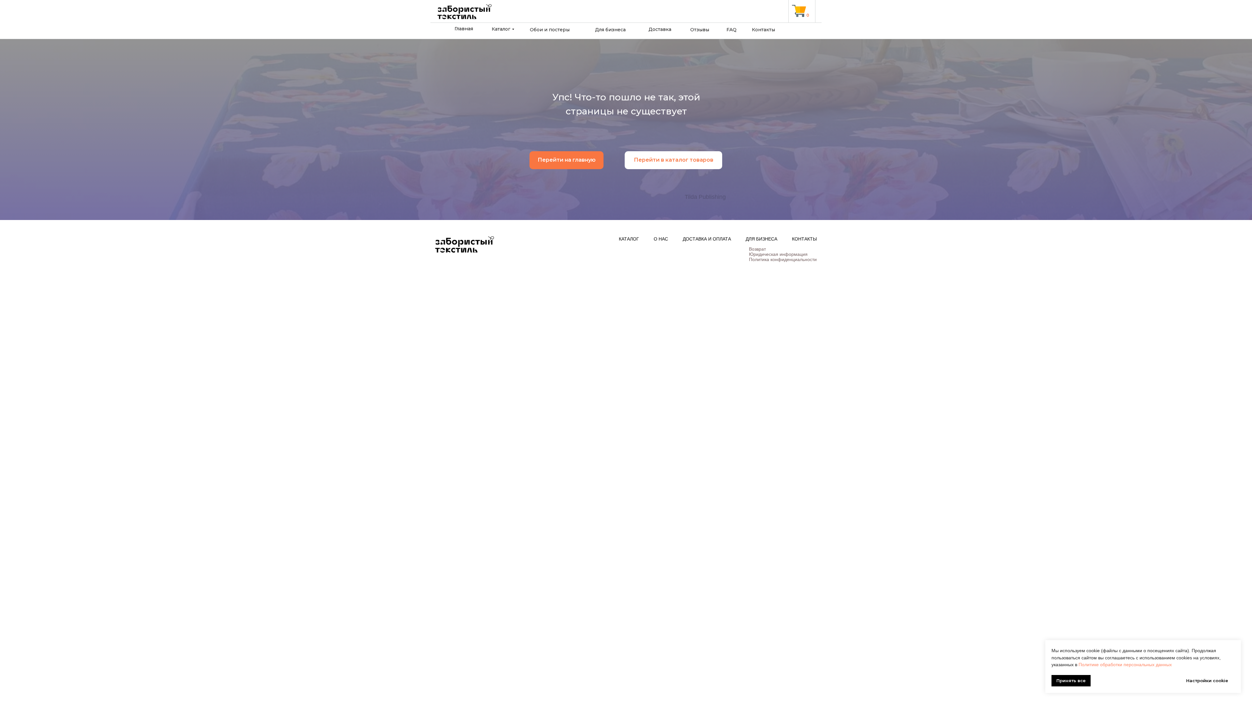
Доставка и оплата (707, 239)
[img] (799, 11)
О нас (661, 239)
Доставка (659, 29)
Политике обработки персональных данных (1125, 664)
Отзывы (699, 30)
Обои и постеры (550, 30)
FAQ (731, 30)
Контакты (763, 30)
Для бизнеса (610, 30)
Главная (464, 29)
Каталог (501, 29)
